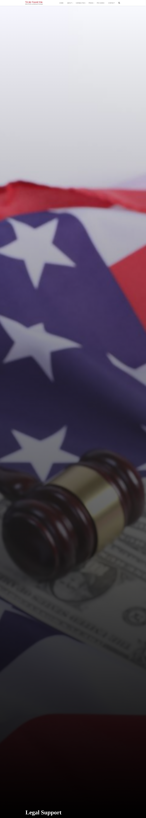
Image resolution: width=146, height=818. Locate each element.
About (69, 3)
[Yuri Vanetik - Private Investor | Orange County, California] (34, 3)
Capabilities (80, 3)
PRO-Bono (100, 3)
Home (61, 3)
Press (91, 3)
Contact (111, 3)
